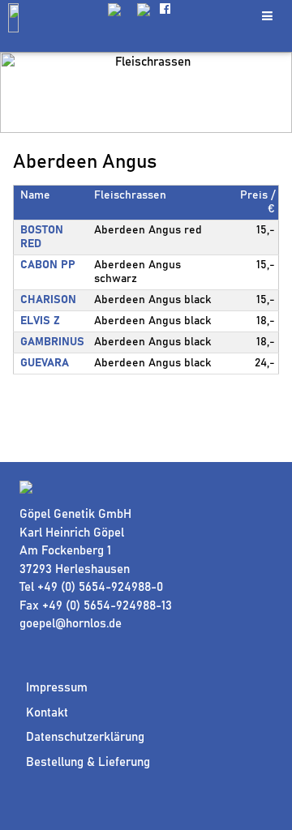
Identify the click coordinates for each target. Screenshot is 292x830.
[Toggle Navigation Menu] (267, 16)
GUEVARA (44, 363)
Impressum (57, 688)
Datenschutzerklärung (85, 737)
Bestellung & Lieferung (88, 762)
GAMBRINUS (52, 342)
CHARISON (48, 300)
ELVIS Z (40, 321)
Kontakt (47, 713)
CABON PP (47, 265)
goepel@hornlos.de (70, 624)
